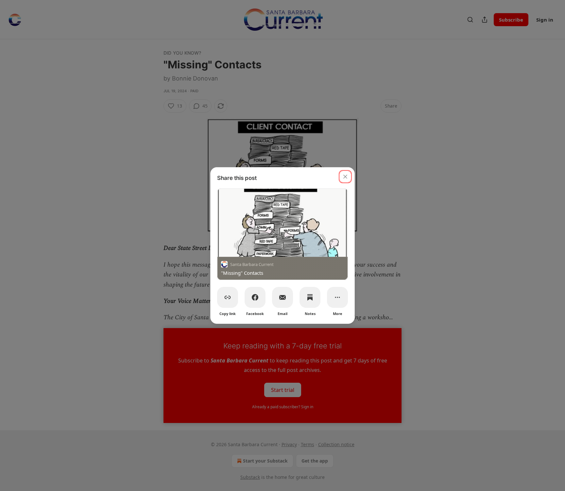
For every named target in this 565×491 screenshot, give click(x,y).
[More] (337, 297)
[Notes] (310, 297)
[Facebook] (255, 297)
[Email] (282, 297)
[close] (345, 176)
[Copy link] (227, 297)
